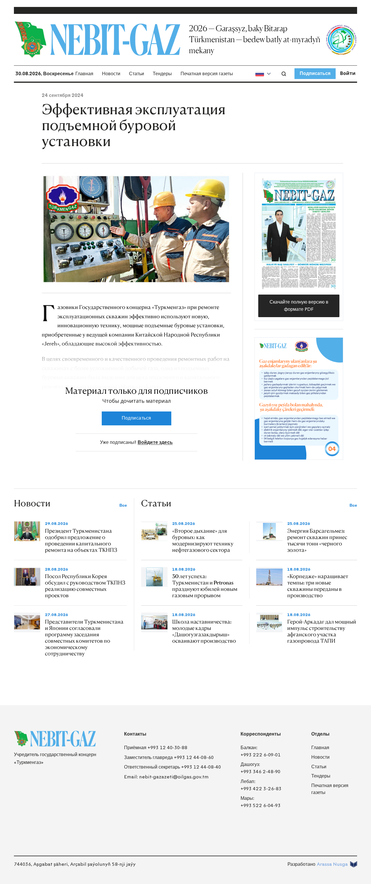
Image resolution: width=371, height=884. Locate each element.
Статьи (136, 73)
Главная (84, 73)
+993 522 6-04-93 (261, 805)
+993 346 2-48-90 (260, 771)
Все (123, 505)
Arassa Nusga (332, 864)
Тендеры (162, 73)
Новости (111, 73)
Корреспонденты (261, 734)
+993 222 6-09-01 (261, 755)
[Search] (284, 74)
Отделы (320, 734)
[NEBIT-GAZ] (55, 739)
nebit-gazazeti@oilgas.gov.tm (174, 777)
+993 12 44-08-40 (201, 767)
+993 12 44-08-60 (194, 757)
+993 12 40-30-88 (167, 747)
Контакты (135, 734)
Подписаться (315, 73)
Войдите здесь (155, 442)
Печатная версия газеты (207, 73)
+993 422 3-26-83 (261, 788)
